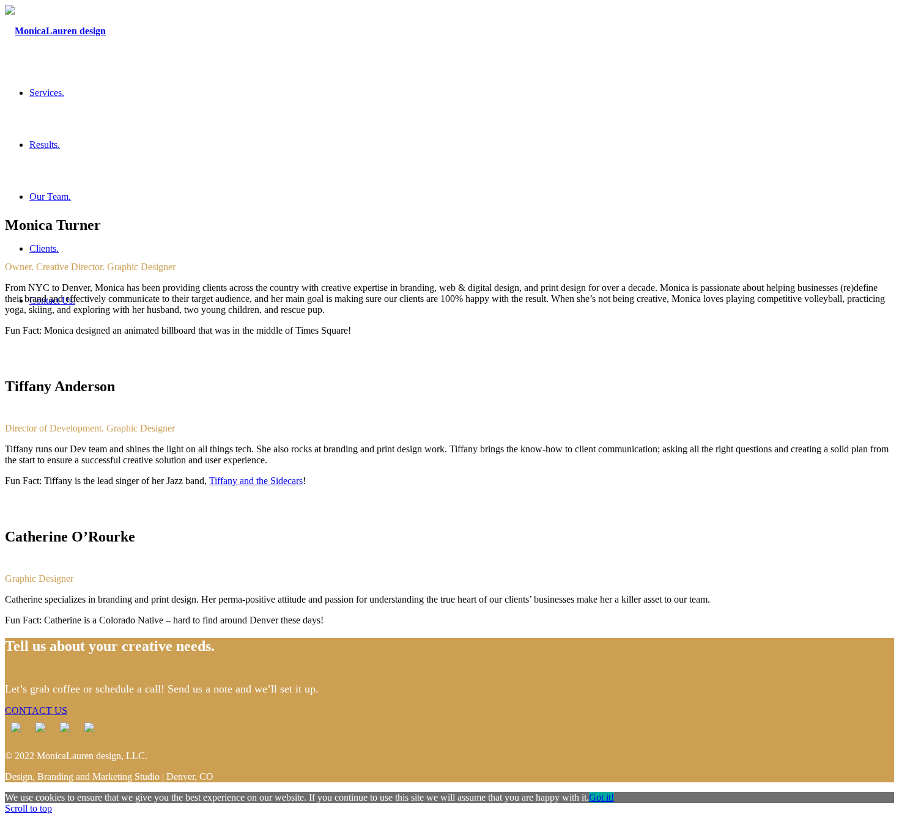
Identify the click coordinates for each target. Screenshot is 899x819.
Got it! (601, 797)
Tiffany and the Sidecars (256, 481)
